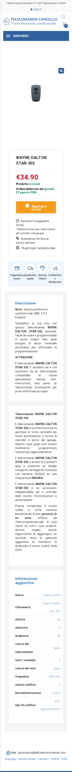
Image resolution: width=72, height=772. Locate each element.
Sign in (37, 9)
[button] (61, 71)
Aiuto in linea (27, 759)
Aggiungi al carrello (39, 208)
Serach (63, 17)
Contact (43, 759)
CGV (64, 759)
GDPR (55, 759)
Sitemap (10, 759)
